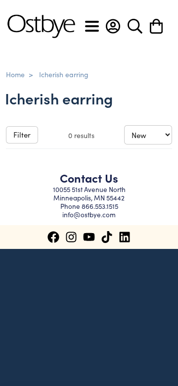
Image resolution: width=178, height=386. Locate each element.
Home (15, 74)
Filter (22, 134)
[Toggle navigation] (92, 26)
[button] (113, 26)
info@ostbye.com (89, 214)
